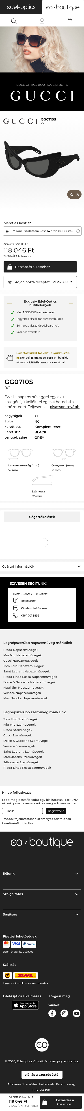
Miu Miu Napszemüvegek (22, 655)
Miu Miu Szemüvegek (19, 724)
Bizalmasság (65, 1084)
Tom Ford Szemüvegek (20, 719)
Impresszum (41, 1089)
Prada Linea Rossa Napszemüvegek (30, 676)
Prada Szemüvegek (17, 730)
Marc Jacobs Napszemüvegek (25, 698)
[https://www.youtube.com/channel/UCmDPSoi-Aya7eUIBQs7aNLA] (76, 1014)
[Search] (14, 21)
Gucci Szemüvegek (17, 735)
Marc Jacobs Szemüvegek (22, 757)
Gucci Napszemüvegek (20, 660)
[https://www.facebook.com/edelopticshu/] (52, 1014)
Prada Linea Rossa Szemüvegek (27, 767)
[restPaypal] (29, 944)
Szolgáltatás (13, 894)
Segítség (10, 914)
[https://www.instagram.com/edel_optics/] (64, 1014)
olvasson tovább (65, 407)
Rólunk (9, 874)
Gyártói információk (18, 566)
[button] (21, 7)
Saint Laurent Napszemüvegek (26, 671)
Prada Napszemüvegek (20, 650)
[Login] (42, 21)
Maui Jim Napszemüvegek (23, 687)
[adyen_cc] (6, 944)
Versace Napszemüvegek (22, 693)
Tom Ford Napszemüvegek (23, 666)
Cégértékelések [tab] (42, 517)
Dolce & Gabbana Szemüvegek (26, 740)
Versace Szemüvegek (19, 746)
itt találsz (26, 823)
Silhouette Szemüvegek (21, 762)
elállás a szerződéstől (42, 1075)
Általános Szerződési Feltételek (30, 1084)
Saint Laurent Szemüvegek (23, 751)
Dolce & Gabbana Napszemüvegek (29, 682)
